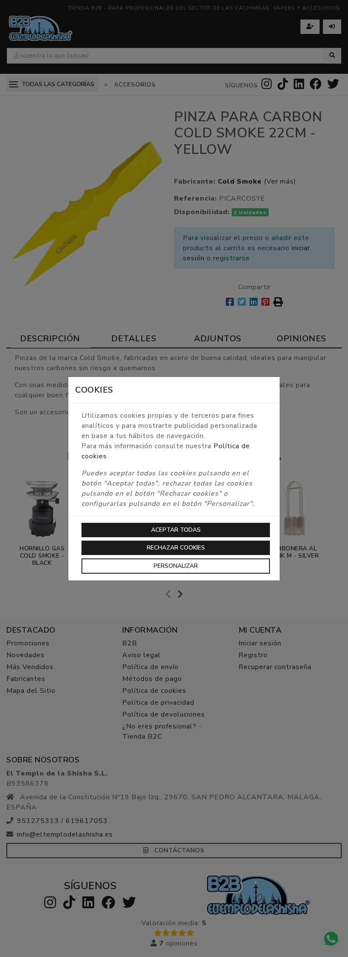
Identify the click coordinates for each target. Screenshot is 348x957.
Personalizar (176, 566)
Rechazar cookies (176, 548)
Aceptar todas (176, 530)
